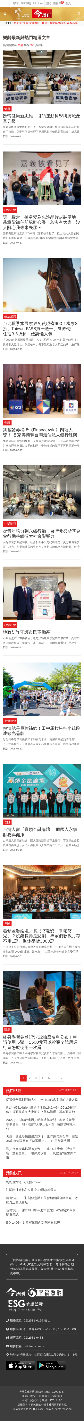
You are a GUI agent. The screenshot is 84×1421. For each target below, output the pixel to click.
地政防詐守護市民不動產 (26, 632)
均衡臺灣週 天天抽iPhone (24, 1182)
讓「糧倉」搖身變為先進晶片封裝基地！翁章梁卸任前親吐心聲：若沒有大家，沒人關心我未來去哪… (41, 222)
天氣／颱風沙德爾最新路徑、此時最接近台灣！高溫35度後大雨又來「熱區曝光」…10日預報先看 (42, 1139)
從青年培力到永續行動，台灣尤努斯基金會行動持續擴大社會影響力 (41, 534)
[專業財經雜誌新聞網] (42, 13)
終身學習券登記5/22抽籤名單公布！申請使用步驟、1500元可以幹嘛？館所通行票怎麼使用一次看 (40, 1042)
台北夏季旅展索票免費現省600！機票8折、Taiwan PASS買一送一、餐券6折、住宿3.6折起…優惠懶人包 (40, 329)
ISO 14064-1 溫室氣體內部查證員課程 (33, 1223)
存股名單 (72, 23)
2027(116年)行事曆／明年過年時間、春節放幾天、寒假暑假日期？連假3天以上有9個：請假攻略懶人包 (42, 1124)
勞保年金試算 (57, 23)
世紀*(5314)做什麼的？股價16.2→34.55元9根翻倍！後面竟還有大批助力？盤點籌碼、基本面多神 (41, 1110)
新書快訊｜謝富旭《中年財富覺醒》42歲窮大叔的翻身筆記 (41, 1212)
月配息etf (19, 23)
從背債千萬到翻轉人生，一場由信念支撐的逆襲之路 (42, 1100)
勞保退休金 (33, 23)
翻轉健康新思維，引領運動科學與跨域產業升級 (41, 118)
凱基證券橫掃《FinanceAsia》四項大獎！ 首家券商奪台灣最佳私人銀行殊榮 (40, 432)
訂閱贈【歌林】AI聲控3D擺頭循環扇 (31, 1190)
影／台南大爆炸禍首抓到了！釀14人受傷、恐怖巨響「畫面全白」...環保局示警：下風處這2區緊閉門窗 (41, 1153)
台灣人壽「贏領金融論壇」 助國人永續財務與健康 (40, 832)
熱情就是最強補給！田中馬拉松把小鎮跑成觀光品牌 (41, 731)
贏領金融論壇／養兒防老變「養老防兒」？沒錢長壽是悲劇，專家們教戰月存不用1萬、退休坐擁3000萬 (41, 936)
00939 (44, 23)
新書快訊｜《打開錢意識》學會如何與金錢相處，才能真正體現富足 (42, 1200)
